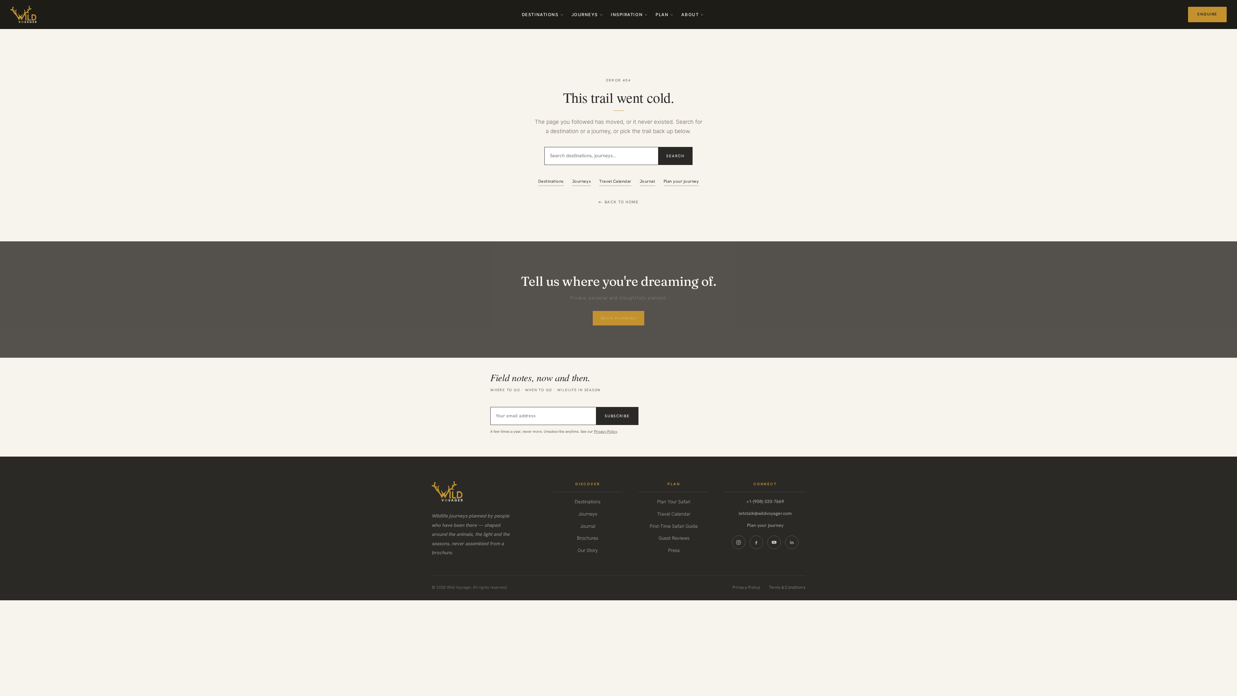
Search (675, 156)
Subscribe (617, 416)
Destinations (540, 14)
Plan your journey (681, 181)
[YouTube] (774, 542)
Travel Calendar (615, 181)
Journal (647, 181)
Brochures (587, 538)
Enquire (1207, 14)
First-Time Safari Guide (674, 526)
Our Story (588, 550)
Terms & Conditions (787, 587)
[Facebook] (756, 542)
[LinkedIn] (792, 542)
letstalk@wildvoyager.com (765, 513)
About (690, 14)
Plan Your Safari (673, 501)
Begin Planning (618, 318)
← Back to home (618, 202)
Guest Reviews (673, 538)
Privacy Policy (605, 431)
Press (674, 550)
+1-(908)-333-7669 (765, 501)
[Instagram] (738, 542)
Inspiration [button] (627, 14)
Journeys (584, 14)
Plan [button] (662, 14)
